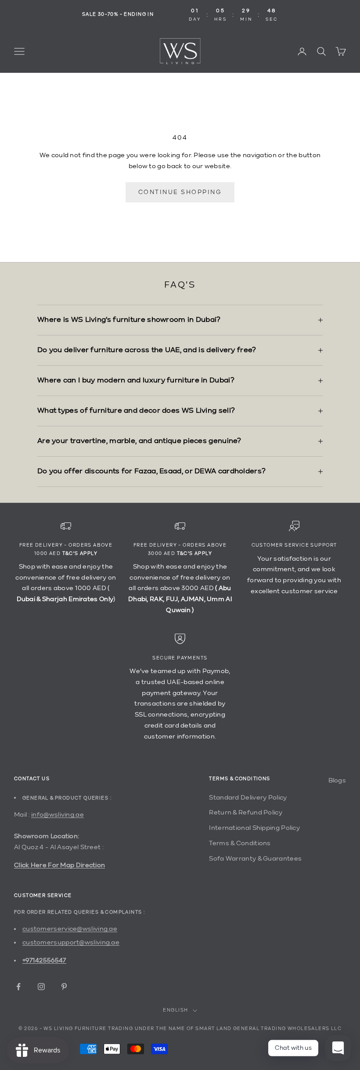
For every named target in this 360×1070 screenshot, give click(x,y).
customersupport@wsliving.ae (70, 942)
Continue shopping (180, 192)
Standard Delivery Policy (248, 797)
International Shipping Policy (254, 828)
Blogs (337, 780)
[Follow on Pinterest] (64, 986)
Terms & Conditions (239, 843)
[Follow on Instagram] (41, 986)
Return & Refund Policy (245, 812)
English (175, 1010)
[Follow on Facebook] (18, 986)
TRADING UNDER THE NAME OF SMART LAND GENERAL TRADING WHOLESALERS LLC (225, 1029)
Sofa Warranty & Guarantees (255, 858)
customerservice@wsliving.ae (69, 929)
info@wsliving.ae (57, 814)
